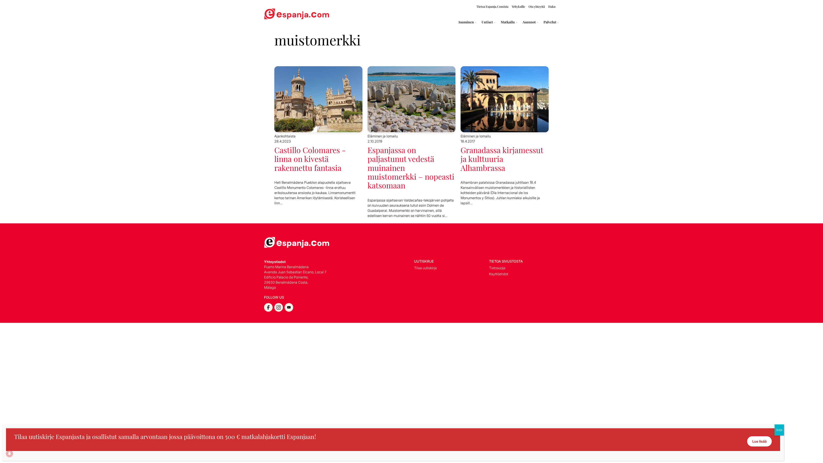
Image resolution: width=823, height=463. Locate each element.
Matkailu (508, 22)
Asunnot (529, 22)
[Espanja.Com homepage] (274, 14)
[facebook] (268, 307)
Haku (552, 7)
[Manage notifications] (9, 453)
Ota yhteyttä (537, 7)
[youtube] (289, 307)
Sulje (779, 429)
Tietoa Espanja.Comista (492, 7)
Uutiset (487, 22)
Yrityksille (518, 7)
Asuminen (466, 22)
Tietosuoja (497, 268)
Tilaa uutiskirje (425, 268)
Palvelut (550, 22)
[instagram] (278, 307)
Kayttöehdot (498, 274)
